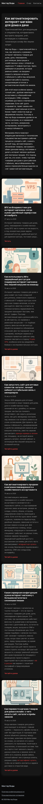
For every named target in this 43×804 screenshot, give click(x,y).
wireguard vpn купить (27, 544)
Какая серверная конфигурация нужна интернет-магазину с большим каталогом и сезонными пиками (20, 596)
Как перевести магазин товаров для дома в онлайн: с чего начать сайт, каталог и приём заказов (21, 712)
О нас (29, 3)
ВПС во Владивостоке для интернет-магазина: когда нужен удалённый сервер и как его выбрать (20, 211)
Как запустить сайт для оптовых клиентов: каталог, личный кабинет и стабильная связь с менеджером (21, 388)
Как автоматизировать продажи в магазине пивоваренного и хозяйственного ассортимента (21, 487)
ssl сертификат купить (26, 760)
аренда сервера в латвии (26, 433)
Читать (7, 241)
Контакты (37, 3)
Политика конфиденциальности (13, 792)
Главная (21, 3)
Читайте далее (11, 349)
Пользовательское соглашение (13, 795)
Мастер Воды (8, 3)
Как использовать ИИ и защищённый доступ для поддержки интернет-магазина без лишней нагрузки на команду (21, 280)
